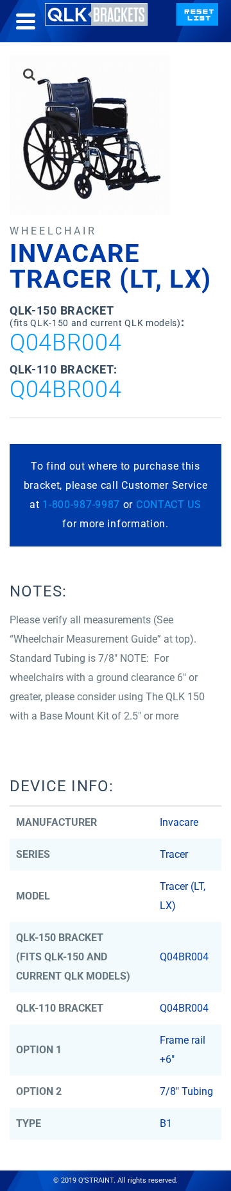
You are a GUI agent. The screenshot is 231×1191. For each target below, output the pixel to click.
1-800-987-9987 (81, 504)
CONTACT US (168, 504)
